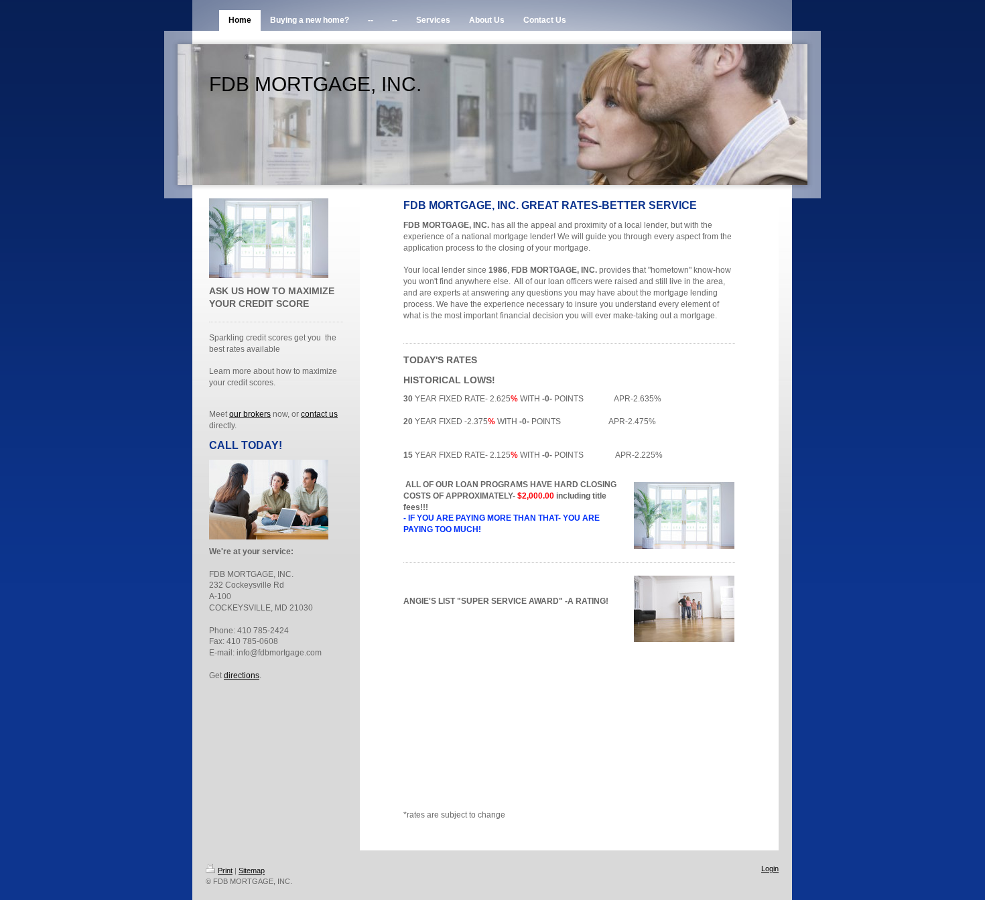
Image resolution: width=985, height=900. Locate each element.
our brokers (250, 414)
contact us (319, 414)
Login (770, 868)
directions (241, 675)
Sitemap (252, 870)
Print (225, 870)
